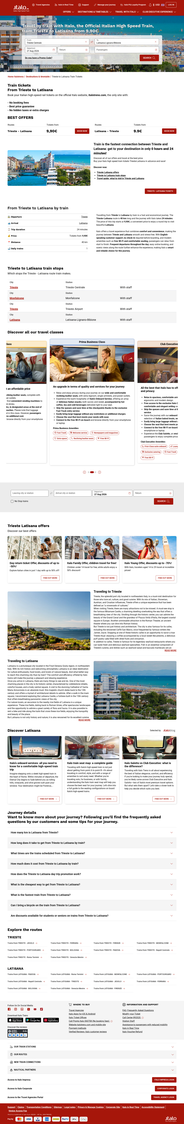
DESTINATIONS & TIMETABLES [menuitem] (93, 12)
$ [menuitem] (156, 4)
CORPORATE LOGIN (166, 1089)
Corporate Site (113, 1107)
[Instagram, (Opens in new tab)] (15, 1009)
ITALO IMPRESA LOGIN (165, 1080)
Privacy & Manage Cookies (91, 1107)
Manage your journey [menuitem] (107, 5)
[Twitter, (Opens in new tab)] (28, 1009)
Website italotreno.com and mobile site (87, 1024)
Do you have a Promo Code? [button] (38, 58)
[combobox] (55, 42)
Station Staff (128, 1021)
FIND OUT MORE (51, 578)
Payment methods (77, 1028)
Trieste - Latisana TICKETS (160, 191)
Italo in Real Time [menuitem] (65, 5)
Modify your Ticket (131, 1014)
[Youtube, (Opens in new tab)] (35, 1009)
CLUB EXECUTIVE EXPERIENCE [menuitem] (158, 12)
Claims (21, 1107)
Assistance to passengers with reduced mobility (145, 1024)
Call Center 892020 (131, 1017)
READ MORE (170, 650)
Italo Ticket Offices (77, 1017)
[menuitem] (150, 4)
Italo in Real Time (130, 1028)
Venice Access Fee (18, 1111)
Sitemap (58, 1107)
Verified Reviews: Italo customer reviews (88, 1031)
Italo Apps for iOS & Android (82, 1014)
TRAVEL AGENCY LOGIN (164, 1098)
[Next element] (99, 472)
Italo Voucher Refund (132, 1031)
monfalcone (17, 298)
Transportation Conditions (38, 1107)
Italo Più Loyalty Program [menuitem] (135, 5)
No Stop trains (21, 501)
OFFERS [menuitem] (67, 12)
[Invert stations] (92, 41)
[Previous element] (84, 472)
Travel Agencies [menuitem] (43, 5)
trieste (14, 287)
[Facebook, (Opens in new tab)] (9, 1009)
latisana (15, 319)
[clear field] (86, 41)
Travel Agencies (76, 1010)
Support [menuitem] (85, 5)
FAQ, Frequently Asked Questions (138, 1010)
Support (11, 1107)
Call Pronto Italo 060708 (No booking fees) (89, 1021)
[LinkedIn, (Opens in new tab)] (22, 1009)
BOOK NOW (83, 131)
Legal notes (69, 1107)
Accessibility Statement (153, 1107)
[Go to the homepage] (21, 8)
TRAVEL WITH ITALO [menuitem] (125, 12)
